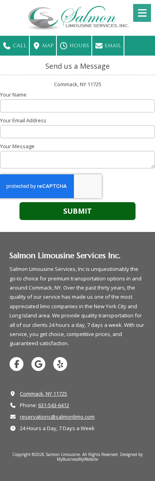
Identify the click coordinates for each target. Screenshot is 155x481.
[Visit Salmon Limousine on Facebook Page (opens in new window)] (16, 364)
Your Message (17, 146)
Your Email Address (23, 120)
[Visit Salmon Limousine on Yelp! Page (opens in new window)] (60, 364)
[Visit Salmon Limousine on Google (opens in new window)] (38, 364)
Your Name (13, 94)
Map (47, 45)
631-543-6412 (53, 405)
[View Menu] (142, 13)
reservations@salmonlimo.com (57, 416)
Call (19, 45)
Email (112, 45)
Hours (78, 45)
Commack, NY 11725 (43, 393)
